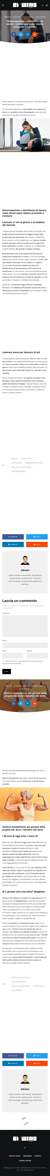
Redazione (27, 1156)
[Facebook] (25, 1147)
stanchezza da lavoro (19, 471)
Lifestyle (26, 686)
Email (4, 651)
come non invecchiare (19, 981)
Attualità (16, 17)
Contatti (37, 1156)
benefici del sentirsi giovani (20, 977)
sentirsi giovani (17, 990)
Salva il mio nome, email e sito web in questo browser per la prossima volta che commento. (22, 662)
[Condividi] (13, 34)
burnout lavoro (27, 458)
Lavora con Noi (25, 1161)
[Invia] (34, 34)
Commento (6, 613)
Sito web (29, 651)
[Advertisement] (25, 73)
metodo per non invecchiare (21, 986)
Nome (4, 640)
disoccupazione (17, 463)
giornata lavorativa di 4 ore (34, 463)
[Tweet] (20, 34)
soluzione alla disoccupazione (21, 467)
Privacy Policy (15, 1156)
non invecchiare (39, 986)
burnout (15, 458)
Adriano (7, 17)
